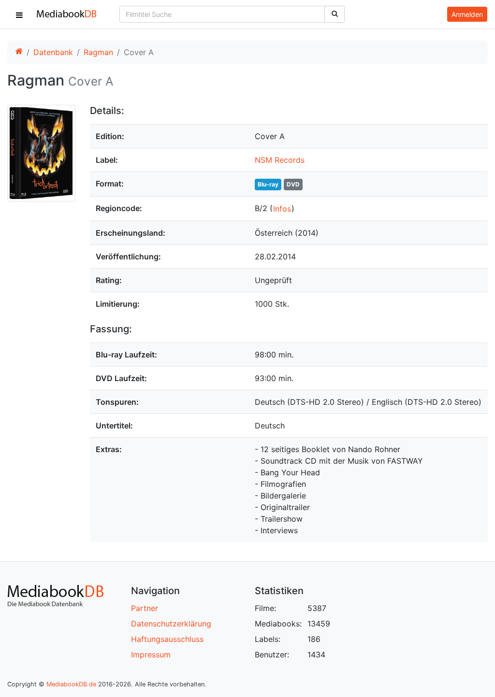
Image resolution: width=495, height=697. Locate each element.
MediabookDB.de (71, 684)
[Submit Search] (334, 14)
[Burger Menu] (19, 14)
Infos (282, 208)
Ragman (98, 52)
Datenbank (53, 52)
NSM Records (280, 160)
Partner (144, 608)
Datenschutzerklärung (171, 623)
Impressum (151, 654)
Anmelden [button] (467, 14)
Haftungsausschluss (167, 639)
